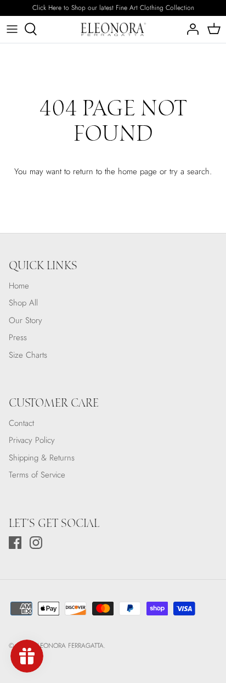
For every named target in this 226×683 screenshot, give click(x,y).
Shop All (23, 303)
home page (137, 171)
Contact (21, 423)
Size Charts (28, 355)
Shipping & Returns (42, 458)
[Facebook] (15, 542)
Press (18, 337)
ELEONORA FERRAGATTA (69, 646)
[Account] (190, 29)
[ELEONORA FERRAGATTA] (113, 29)
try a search (190, 171)
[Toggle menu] (12, 29)
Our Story (25, 320)
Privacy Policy (32, 440)
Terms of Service (37, 475)
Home (19, 286)
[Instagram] (36, 542)
